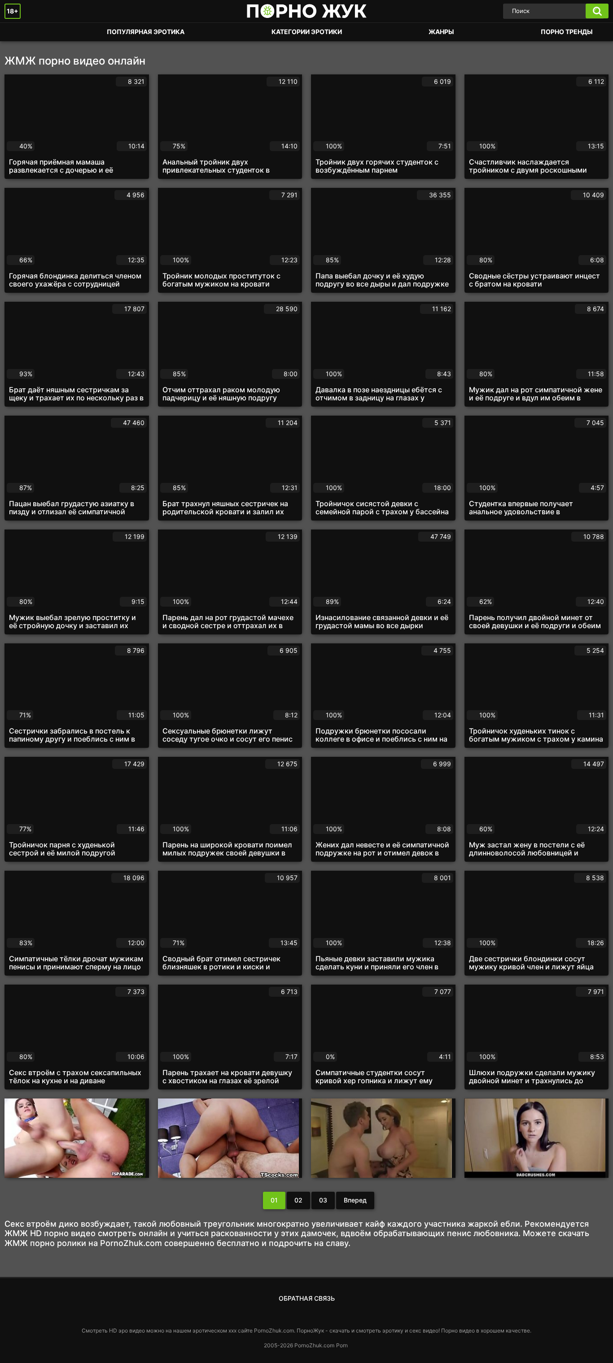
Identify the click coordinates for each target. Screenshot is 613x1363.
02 (298, 1200)
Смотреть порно (20, 32)
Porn (342, 1345)
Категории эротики (306, 31)
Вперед (355, 1200)
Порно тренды (567, 31)
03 (323, 1200)
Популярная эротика (145, 31)
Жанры (441, 31)
